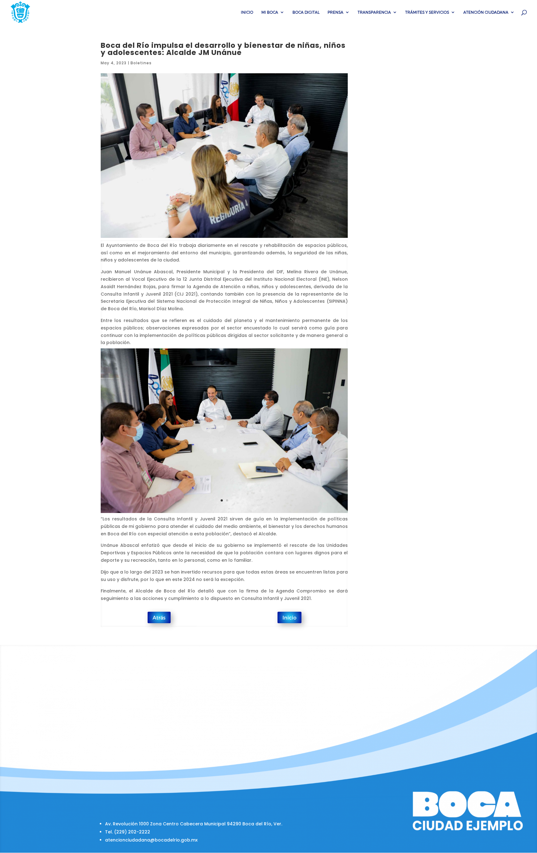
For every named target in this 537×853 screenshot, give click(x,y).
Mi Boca (269, 12)
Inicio (247, 12)
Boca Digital (305, 12)
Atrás (159, 617)
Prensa (335, 12)
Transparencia (374, 12)
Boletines (141, 63)
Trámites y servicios (427, 12)
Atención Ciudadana (485, 12)
